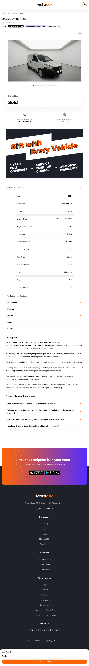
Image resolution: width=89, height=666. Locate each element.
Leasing (44, 523)
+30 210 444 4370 (46, 508)
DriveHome (44, 544)
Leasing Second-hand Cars (44, 610)
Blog (44, 584)
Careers (44, 595)
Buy (44, 528)
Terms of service (44, 559)
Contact (44, 589)
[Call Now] (85, 4)
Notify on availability (44, 662)
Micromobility (44, 539)
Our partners (44, 605)
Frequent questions (44, 600)
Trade (44, 534)
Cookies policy (44, 569)
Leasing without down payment (44, 615)
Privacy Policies (44, 564)
